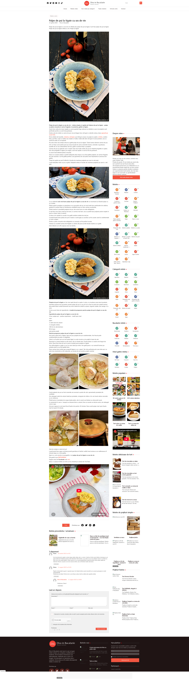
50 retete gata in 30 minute (119, 399)
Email (71, 608)
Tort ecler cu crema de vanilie (119, 424)
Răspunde (56, 564)
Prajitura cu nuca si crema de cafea (133, 562)
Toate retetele (102, 9)
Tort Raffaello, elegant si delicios (129, 589)
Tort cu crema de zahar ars (133, 424)
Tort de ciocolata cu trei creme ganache (129, 474)
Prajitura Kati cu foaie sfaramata (128, 615)
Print (66, 525)
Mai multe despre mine (126, 177)
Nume (53, 608)
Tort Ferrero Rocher (128, 576)
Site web (90, 608)
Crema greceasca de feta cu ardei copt (98, 648)
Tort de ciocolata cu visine (130, 461)
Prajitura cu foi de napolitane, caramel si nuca (119, 562)
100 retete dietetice (133, 398)
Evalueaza (54, 628)
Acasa (65, 9)
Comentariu (54, 596)
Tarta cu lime (93, 661)
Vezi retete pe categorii (88, 9)
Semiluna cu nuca (119, 537)
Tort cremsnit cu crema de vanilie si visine (130, 486)
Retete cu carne (53, 16)
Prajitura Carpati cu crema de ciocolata (131, 602)
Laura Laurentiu (115, 669)
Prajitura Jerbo (133, 537)
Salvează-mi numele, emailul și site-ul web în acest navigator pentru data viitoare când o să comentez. (79, 614)
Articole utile (114, 9)
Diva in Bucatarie (97, 2)
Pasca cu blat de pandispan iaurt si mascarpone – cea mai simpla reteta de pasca (99, 537)
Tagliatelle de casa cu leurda (67, 537)
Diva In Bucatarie (62, 579)
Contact (123, 9)
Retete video (74, 9)
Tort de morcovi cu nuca (129, 499)
